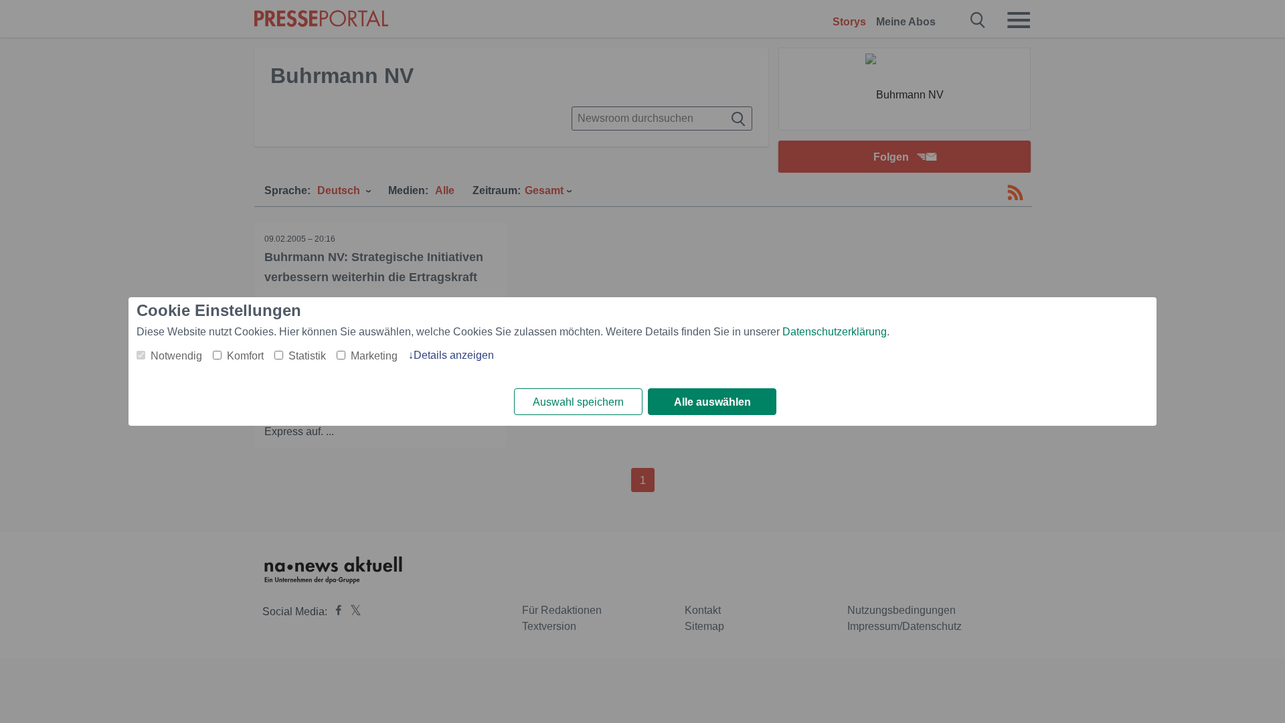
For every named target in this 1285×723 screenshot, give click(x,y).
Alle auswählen (712, 402)
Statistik (307, 356)
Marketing (374, 356)
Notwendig (176, 356)
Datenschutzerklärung (834, 331)
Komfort (245, 356)
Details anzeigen (454, 355)
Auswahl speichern (578, 402)
